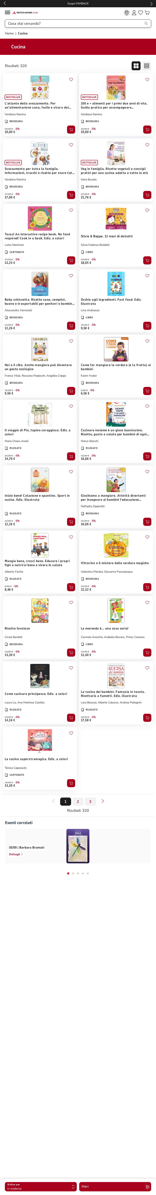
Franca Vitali (12, 376)
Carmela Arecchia (92, 637)
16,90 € (85, 456)
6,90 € (84, 390)
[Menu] (8, 13)
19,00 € (10, 132)
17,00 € (10, 197)
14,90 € (9, 717)
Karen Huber (89, 376)
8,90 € (8, 586)
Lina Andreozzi (90, 310)
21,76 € (86, 197)
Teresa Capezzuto (16, 768)
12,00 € (85, 652)
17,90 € (9, 194)
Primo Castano (135, 637)
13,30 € (10, 655)
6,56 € (85, 393)
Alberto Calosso (108, 702)
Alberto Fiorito (14, 572)
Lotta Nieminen (14, 245)
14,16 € (10, 720)
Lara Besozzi (88, 702)
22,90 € (85, 194)
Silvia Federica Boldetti (95, 245)
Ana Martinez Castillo (30, 702)
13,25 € (10, 262)
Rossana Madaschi (33, 376)
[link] (127, 13)
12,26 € (10, 328)
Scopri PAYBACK (78, 3)
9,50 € (85, 328)
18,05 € (86, 262)
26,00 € (9, 456)
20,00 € (9, 129)
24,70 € (10, 458)
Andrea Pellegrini (131, 702)
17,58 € (86, 720)
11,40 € (86, 655)
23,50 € (85, 586)
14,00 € (9, 652)
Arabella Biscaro (114, 637)
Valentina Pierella (92, 572)
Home (10, 33)
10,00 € (85, 325)
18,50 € (85, 717)
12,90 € (9, 325)
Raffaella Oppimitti (93, 506)
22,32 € (86, 589)
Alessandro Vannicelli (18, 310)
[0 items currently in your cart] (147, 12)
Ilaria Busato (89, 179)
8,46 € (9, 589)
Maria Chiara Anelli (16, 441)
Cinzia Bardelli (13, 637)
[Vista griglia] (136, 65)
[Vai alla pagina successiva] (102, 801)
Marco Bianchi (89, 441)
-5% (17, 129)
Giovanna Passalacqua (118, 572)
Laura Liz (10, 702)
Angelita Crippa (56, 376)
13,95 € (9, 259)
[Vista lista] (146, 65)
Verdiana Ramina (15, 114)
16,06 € (86, 458)
